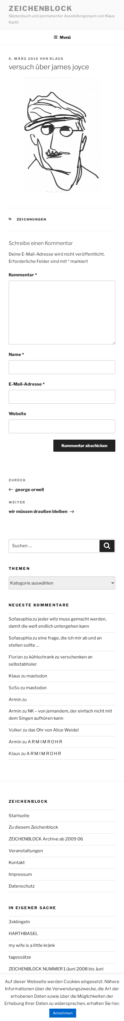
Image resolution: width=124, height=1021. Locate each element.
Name (16, 354)
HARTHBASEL (23, 933)
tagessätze (20, 957)
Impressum (20, 874)
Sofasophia (20, 619)
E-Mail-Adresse (27, 384)
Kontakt (17, 862)
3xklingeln (19, 921)
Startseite (19, 815)
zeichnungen (32, 219)
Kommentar (23, 274)
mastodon (37, 676)
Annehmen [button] (63, 1013)
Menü (65, 37)
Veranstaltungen (26, 850)
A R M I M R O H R (45, 741)
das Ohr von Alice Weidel (53, 730)
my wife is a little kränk (32, 945)
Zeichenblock (40, 8)
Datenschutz (22, 886)
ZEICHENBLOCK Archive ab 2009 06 (46, 839)
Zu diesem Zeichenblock (33, 827)
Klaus (57, 59)
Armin (15, 699)
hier (115, 1003)
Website (17, 413)
